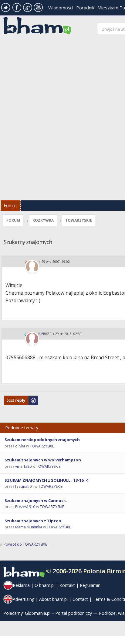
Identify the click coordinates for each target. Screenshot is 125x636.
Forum (10, 205)
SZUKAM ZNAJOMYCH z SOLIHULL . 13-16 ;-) (46, 480)
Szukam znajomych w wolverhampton (43, 460)
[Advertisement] (62, 119)
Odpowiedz (14, 398)
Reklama (21, 585)
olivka (20, 446)
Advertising (23, 599)
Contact (80, 599)
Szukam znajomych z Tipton (33, 521)
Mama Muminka (28, 527)
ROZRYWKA (43, 220)
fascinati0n (24, 486)
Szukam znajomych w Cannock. (36, 500)
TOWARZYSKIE (78, 220)
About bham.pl (53, 599)
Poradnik (85, 8)
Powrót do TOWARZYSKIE (25, 544)
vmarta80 (23, 466)
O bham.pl (45, 585)
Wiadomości (60, 8)
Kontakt (67, 585)
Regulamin (90, 585)
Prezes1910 (25, 506)
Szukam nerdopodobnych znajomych (42, 439)
